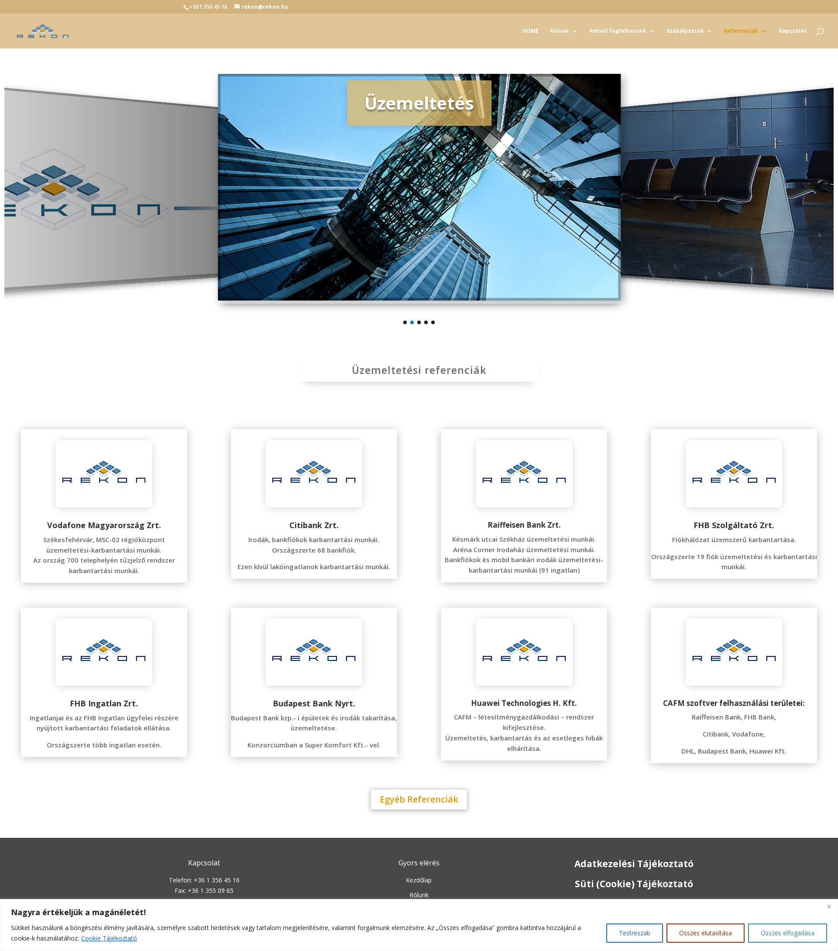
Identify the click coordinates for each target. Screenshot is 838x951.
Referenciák (741, 31)
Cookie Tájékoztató (109, 938)
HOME (530, 31)
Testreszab (634, 933)
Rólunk (559, 31)
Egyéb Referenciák (419, 799)
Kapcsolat (793, 31)
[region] (419, 925)
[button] (405, 322)
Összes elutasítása (705, 933)
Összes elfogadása (787, 933)
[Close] (829, 906)
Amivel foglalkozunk (617, 31)
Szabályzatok (685, 31)
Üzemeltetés (129, 114)
